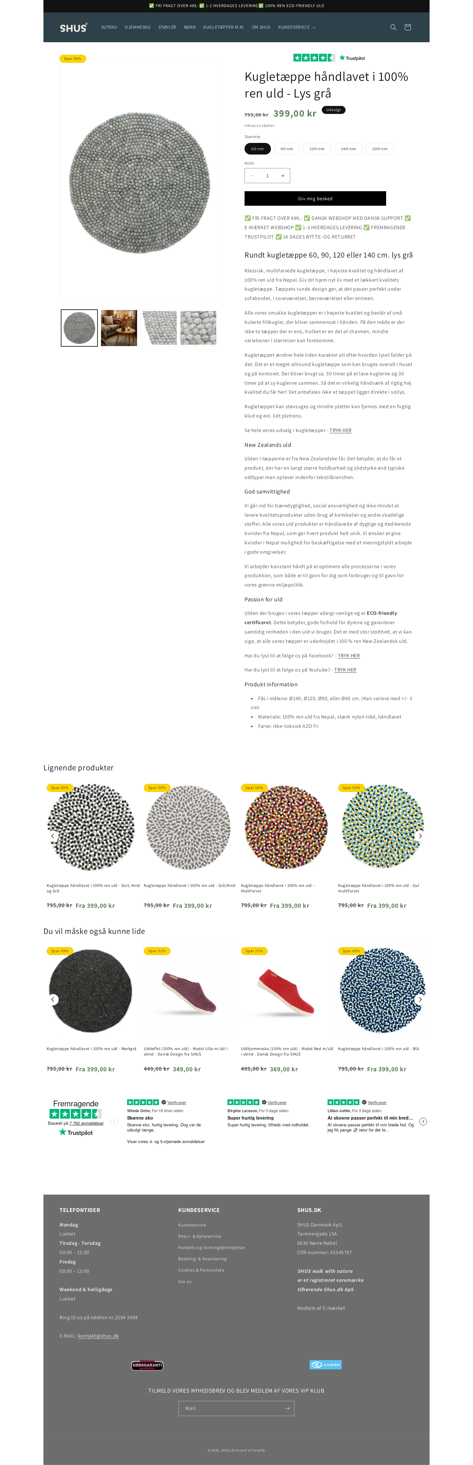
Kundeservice (192, 1225)
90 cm (290, 150)
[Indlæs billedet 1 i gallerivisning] (79, 328)
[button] (296, 27)
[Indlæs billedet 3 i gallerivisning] (159, 328)
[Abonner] (287, 1408)
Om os (184, 1281)
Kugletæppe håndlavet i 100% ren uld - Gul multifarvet (378, 888)
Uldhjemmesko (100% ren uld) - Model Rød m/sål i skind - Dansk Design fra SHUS (287, 1051)
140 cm (352, 150)
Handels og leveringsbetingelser (212, 1247)
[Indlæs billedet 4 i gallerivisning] (198, 328)
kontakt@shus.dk (98, 1335)
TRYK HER (340, 430)
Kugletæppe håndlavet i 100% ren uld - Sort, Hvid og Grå (93, 888)
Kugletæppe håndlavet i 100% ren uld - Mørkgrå (92, 1048)
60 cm (261, 150)
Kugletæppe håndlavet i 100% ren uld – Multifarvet (278, 888)
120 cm (320, 150)
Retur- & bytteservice (200, 1236)
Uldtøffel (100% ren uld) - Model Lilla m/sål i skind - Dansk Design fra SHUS (186, 1051)
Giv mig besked (315, 198)
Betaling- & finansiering (202, 1259)
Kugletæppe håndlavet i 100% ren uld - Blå (378, 1048)
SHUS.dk (228, 1450)
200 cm (383, 150)
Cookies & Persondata (201, 1270)
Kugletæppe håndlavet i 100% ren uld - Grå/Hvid (190, 885)
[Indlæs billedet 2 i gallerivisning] (119, 328)
